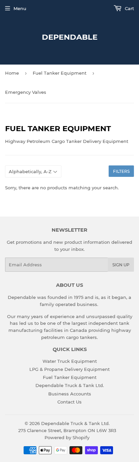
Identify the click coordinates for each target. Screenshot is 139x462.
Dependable (70, 37)
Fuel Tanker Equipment (59, 73)
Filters (121, 171)
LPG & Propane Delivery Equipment (69, 369)
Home (12, 73)
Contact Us (69, 402)
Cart (128, 8)
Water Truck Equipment (70, 361)
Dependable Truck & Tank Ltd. (69, 385)
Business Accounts (69, 393)
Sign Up (121, 264)
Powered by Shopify (67, 437)
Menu (19, 8)
